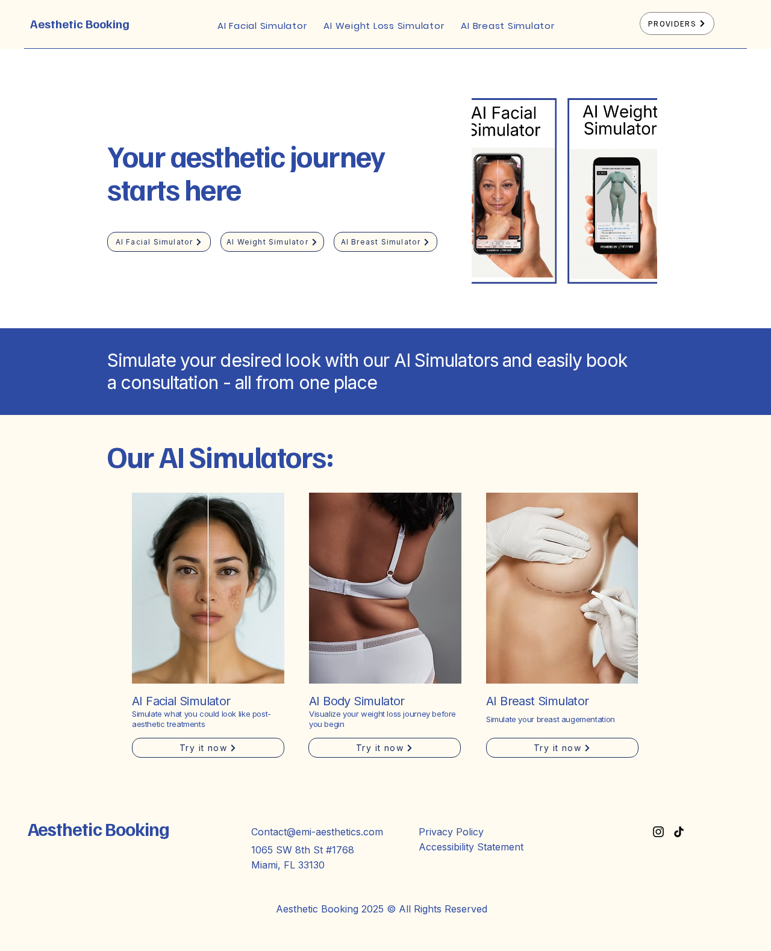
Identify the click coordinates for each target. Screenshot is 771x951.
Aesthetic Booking (80, 23)
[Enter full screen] (641, 288)
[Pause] (487, 288)
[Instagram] (658, 832)
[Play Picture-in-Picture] (620, 288)
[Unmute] (508, 288)
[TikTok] (679, 832)
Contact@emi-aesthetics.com (317, 832)
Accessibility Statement (471, 847)
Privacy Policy (451, 832)
